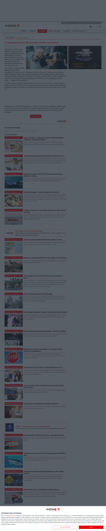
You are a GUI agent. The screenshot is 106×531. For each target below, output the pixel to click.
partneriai (13, 515)
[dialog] (53, 518)
